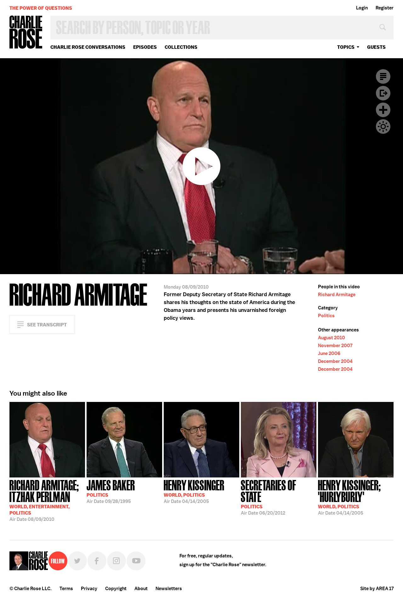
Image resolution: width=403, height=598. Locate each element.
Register (385, 8)
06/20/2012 (268, 496)
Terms (66, 588)
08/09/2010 (44, 499)
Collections (181, 47)
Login (362, 8)
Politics (326, 316)
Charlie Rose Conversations (87, 47)
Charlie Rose (26, 32)
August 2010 (331, 338)
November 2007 (335, 345)
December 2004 (335, 361)
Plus (383, 110)
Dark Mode (383, 126)
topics (346, 47)
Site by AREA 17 (377, 588)
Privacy (89, 588)
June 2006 (329, 353)
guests (376, 47)
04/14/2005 (194, 491)
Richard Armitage (336, 294)
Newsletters (169, 588)
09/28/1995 (111, 491)
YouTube (136, 560)
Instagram (116, 560)
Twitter (77, 560)
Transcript (383, 76)
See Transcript (47, 325)
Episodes (145, 47)
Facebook (97, 560)
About (141, 588)
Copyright (116, 588)
